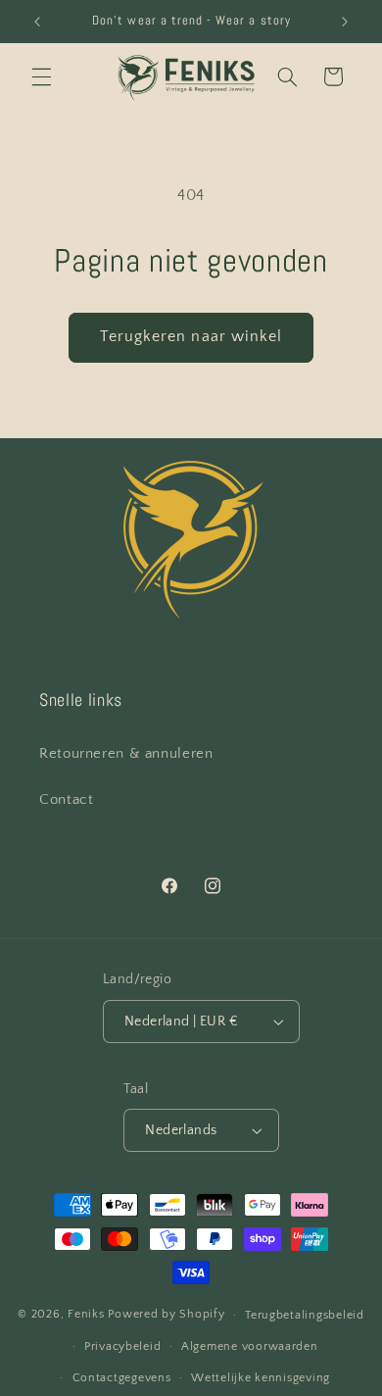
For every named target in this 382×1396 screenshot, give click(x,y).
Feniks (86, 1314)
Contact (66, 800)
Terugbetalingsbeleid (304, 1315)
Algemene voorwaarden (249, 1346)
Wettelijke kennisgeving (260, 1377)
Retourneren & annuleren (126, 754)
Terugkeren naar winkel (191, 336)
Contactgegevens (121, 1377)
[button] (41, 76)
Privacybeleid (123, 1346)
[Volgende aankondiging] (344, 21)
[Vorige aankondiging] (37, 21)
